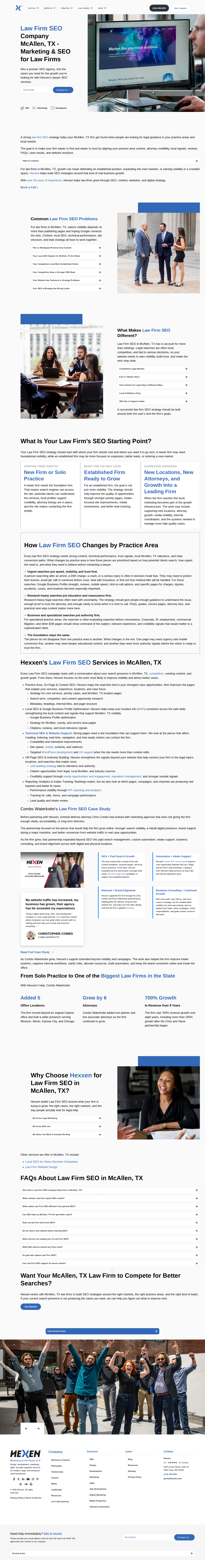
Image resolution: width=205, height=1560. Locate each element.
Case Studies (83, 8)
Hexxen (34, 173)
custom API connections (174, 861)
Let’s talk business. (60, 1501)
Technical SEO (35, 733)
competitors (156, 673)
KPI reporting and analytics (84, 790)
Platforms (48, 8)
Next (38, 1428)
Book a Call (29, 187)
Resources (56, 1495)
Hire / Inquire (180, 8)
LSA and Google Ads (116, 874)
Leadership (56, 1489)
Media (54, 1484)
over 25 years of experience (44, 180)
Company (56, 1451)
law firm (37, 137)
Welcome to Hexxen (60, 1460)
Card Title (102, 1387)
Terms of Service (33, 1498)
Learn (128, 1451)
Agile (92, 1483)
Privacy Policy (17, 1498)
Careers (55, 1478)
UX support (86, 752)
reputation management (126, 776)
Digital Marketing (98, 1495)
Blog (130, 1459)
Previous (26, 1428)
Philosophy (56, 1466)
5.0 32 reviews (176, 1462)
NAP (141, 709)
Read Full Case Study (36, 952)
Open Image (146, 63)
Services (31, 8)
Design (93, 1465)
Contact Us (62, 90)
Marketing (94, 1477)
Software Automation (99, 1507)
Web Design (40, 108)
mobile (49, 747)
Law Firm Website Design (41, 1167)
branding (130, 908)
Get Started (31, 1306)
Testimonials (57, 1472)
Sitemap (132, 1471)
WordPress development (57, 752)
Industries (65, 8)
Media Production (98, 1501)
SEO (25, 108)
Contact (168, 1451)
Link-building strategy (43, 766)
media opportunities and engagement (87, 776)
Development (59, 108)
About (100, 8)
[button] (52, 870)
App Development (98, 1489)
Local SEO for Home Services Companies (51, 1161)
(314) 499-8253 (170, 1474)
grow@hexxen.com (173, 1478)
